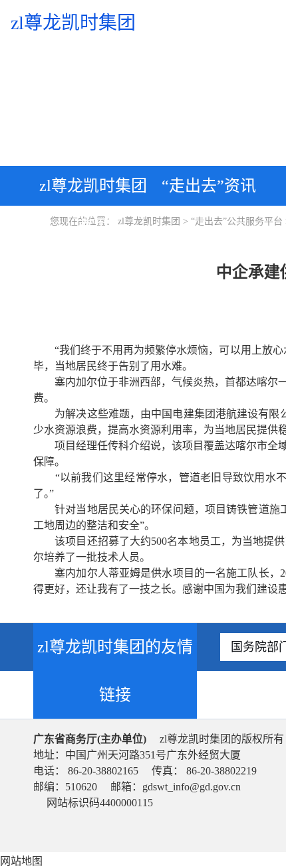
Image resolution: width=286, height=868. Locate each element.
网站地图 (21, 861)
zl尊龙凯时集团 (149, 221)
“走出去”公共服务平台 (237, 221)
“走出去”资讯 (209, 185)
